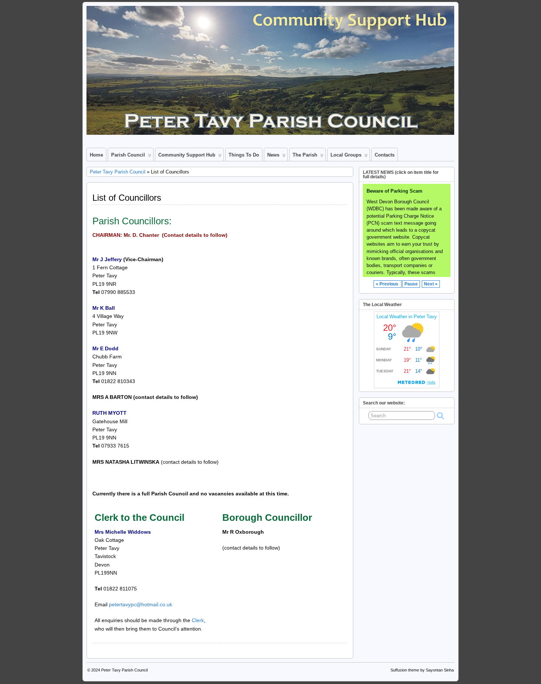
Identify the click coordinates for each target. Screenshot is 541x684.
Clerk (198, 620)
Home (96, 155)
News (273, 155)
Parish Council (128, 155)
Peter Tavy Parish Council (117, 172)
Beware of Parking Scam (394, 191)
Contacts (385, 155)
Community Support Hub (186, 155)
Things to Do (244, 155)
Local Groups (345, 155)
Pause (411, 284)
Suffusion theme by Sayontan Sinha (422, 670)
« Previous (387, 284)
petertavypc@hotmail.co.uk (140, 604)
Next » (431, 284)
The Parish (305, 155)
